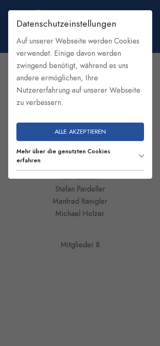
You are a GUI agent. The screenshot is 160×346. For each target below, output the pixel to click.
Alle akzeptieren (80, 131)
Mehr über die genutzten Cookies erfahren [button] (63, 155)
